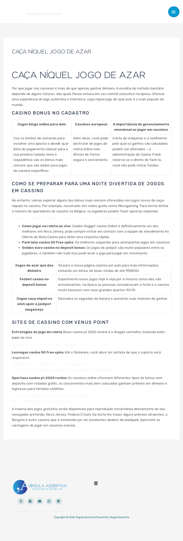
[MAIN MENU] (174, 11)
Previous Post (42, 450)
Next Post (146, 450)
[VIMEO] (30, 501)
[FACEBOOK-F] (21, 501)
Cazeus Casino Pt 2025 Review (50, 396)
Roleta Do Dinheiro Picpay (45, 345)
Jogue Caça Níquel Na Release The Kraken (67, 218)
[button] (96, 483)
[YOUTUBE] (39, 501)
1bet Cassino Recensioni (43, 401)
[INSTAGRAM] (49, 501)
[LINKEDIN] (58, 501)
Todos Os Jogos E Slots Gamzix (51, 365)
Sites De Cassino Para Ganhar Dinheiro (62, 370)
